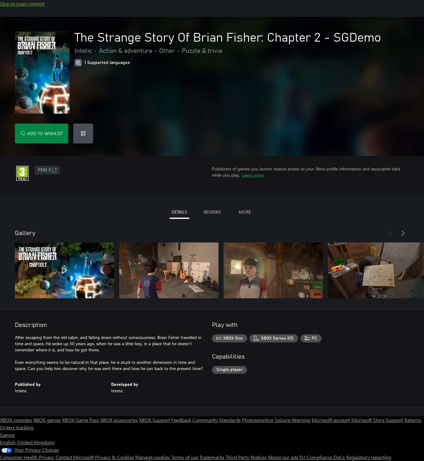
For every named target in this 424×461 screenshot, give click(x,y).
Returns (412, 420)
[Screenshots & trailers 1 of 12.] (64, 270)
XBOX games (47, 420)
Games (7, 435)
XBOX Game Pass (80, 420)
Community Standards (216, 420)
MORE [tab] (245, 212)
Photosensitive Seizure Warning (276, 420)
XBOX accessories (119, 420)
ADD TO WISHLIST (45, 133)
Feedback (181, 420)
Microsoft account (331, 420)
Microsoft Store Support (377, 420)
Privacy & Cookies (114, 457)
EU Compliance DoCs (322, 457)
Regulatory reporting (368, 457)
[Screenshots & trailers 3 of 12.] (273, 270)
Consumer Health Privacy (27, 457)
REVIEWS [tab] (212, 212)
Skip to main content (22, 3)
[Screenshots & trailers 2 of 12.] (169, 270)
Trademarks (212, 457)
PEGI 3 (44, 170)
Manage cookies (152, 457)
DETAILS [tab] (179, 212)
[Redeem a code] (83, 133)
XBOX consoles (16, 420)
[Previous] (390, 233)
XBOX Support (154, 420)
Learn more (253, 175)
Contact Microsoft (75, 457)
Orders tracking (17, 427)
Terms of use (184, 457)
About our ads (283, 457)
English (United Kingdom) (27, 442)
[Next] (403, 233)
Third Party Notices (246, 457)
